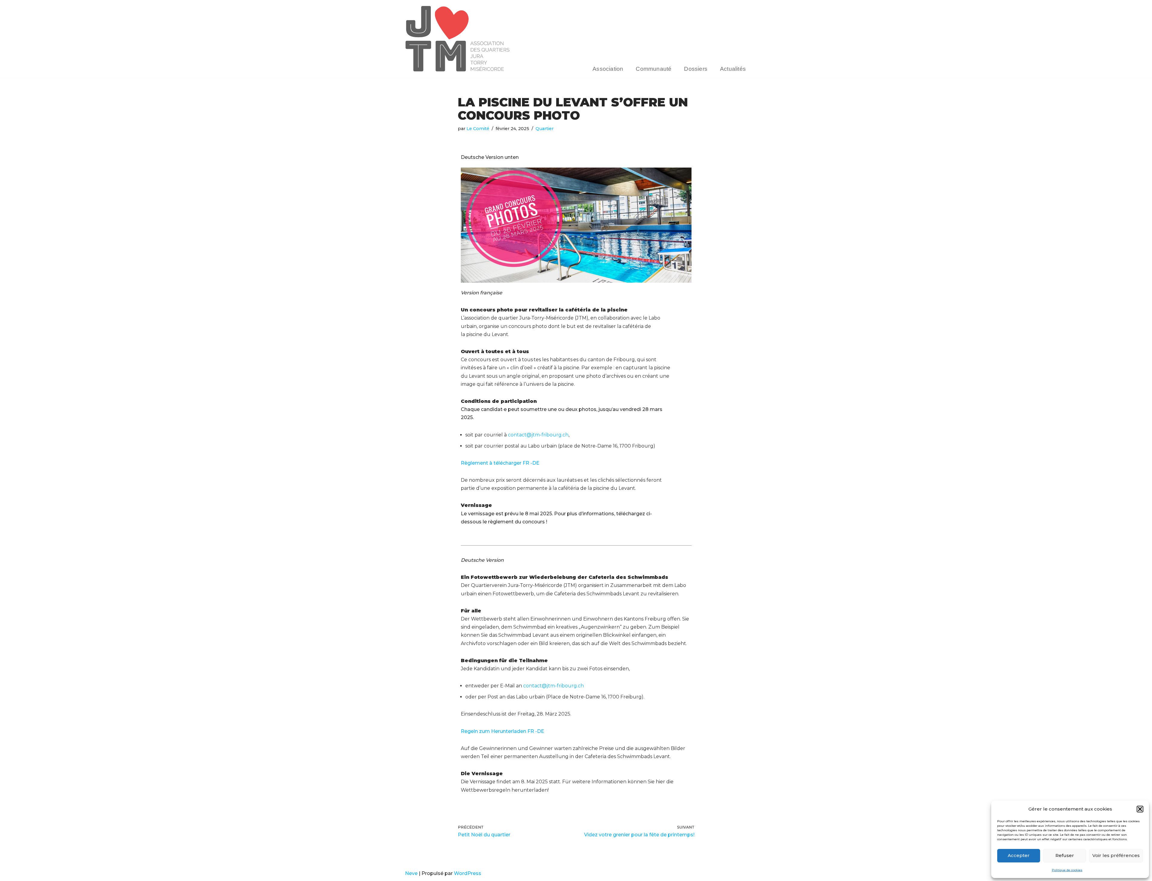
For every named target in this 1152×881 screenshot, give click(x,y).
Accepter (1019, 855)
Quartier (545, 128)
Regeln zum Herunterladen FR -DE (502, 731)
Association (607, 69)
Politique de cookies (1067, 870)
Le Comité (477, 128)
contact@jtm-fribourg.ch (538, 435)
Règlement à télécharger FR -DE (500, 463)
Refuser (1064, 855)
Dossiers (695, 69)
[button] (1140, 809)
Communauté (653, 69)
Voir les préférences (1116, 855)
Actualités (733, 69)
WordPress (467, 873)
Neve (411, 873)
